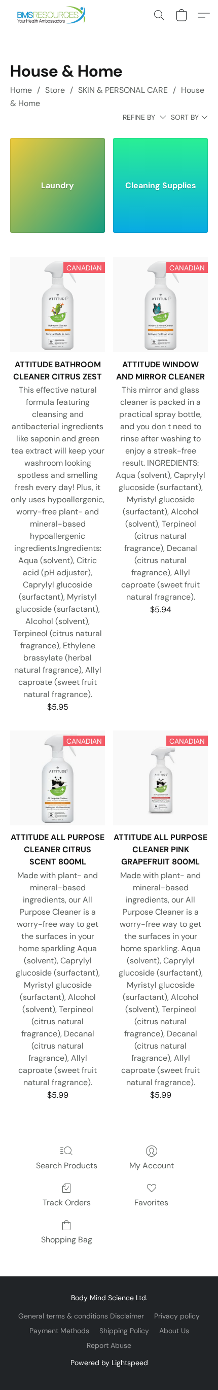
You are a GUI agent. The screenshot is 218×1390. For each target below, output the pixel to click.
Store (55, 90)
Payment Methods (59, 1330)
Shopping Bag (66, 1239)
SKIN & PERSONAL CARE (123, 90)
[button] (53, 15)
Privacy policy (177, 1315)
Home (21, 90)
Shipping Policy (124, 1330)
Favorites (151, 1202)
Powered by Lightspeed (109, 1362)
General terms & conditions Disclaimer (81, 1315)
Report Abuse (109, 1345)
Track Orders (67, 1202)
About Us (174, 1330)
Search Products (66, 1165)
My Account (151, 1165)
